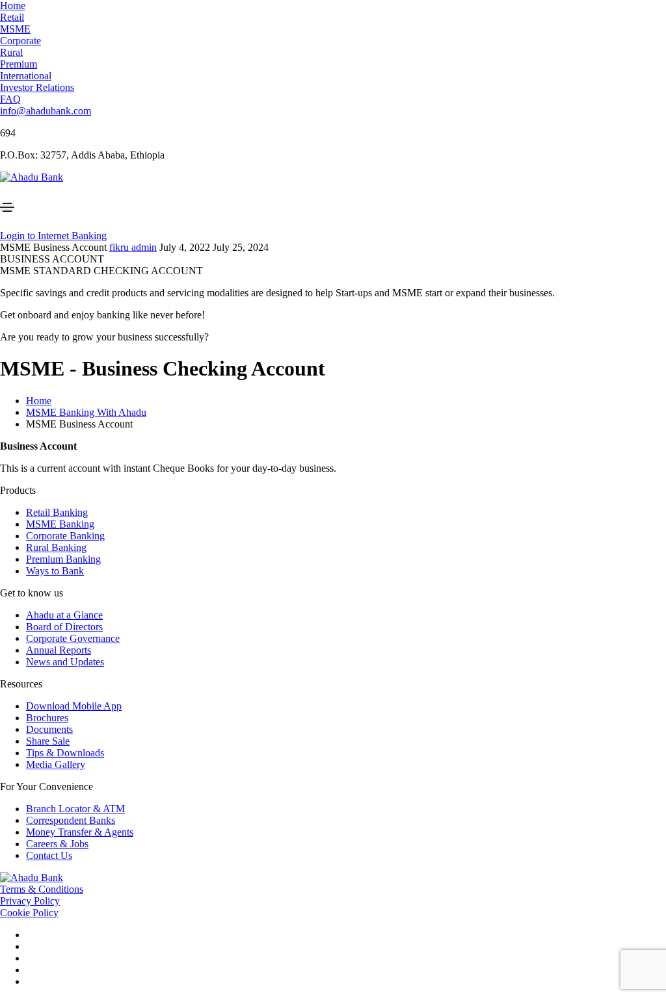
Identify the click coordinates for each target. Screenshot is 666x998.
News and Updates (65, 661)
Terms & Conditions (41, 889)
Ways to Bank (55, 570)
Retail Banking (57, 512)
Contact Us (49, 855)
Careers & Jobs (57, 843)
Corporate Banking (65, 535)
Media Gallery (55, 764)
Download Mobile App (74, 705)
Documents (49, 729)
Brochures (47, 717)
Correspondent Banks (70, 820)
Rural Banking (56, 547)
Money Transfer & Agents (79, 832)
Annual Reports (58, 650)
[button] (12, 5)
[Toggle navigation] (7, 207)
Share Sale (48, 741)
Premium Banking (63, 559)
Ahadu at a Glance (64, 615)
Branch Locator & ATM (75, 808)
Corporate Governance (73, 638)
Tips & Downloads (65, 752)
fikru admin (133, 247)
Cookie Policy (29, 912)
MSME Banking (60, 524)
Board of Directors (64, 626)
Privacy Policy (30, 900)
